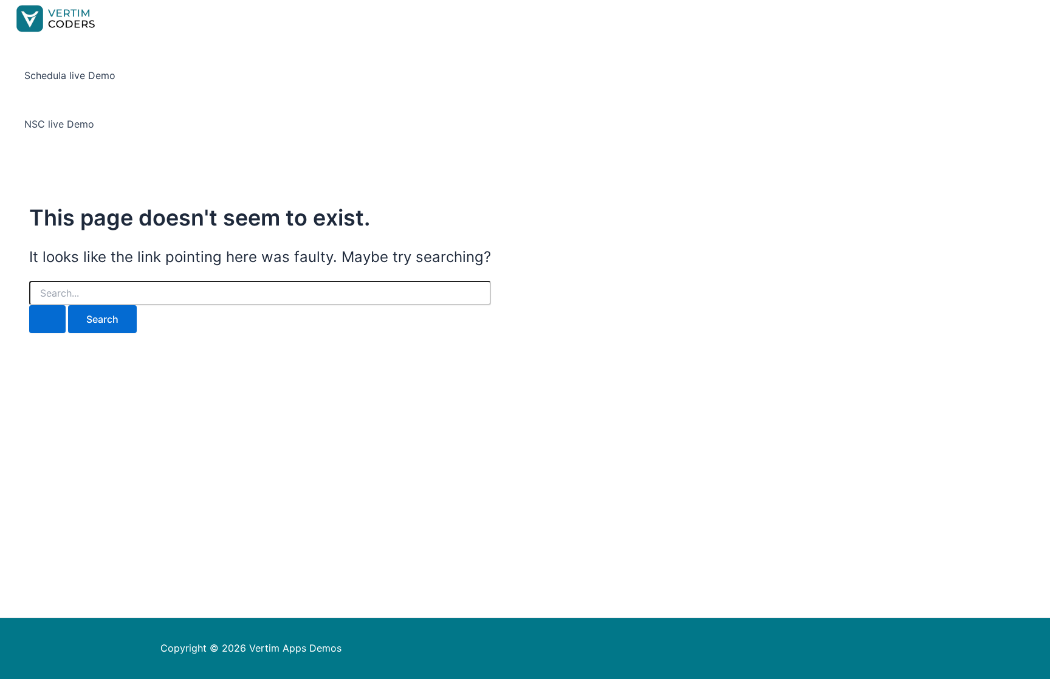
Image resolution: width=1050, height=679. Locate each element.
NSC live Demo (59, 124)
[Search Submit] (47, 319)
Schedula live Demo (69, 75)
